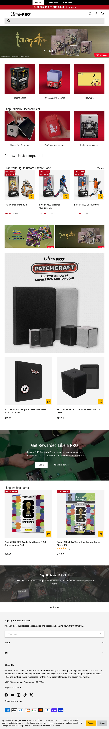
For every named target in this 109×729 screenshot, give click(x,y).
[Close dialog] (103, 334)
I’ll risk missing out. (80, 389)
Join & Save (80, 380)
